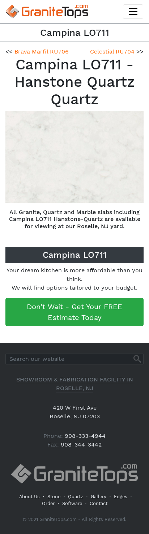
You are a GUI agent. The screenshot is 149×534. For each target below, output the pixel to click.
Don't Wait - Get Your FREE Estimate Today (74, 312)
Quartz (75, 496)
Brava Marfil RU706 (41, 51)
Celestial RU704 (112, 51)
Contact (98, 503)
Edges (120, 496)
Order (48, 503)
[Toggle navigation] (133, 11)
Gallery (98, 496)
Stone (53, 496)
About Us (29, 496)
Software (72, 503)
